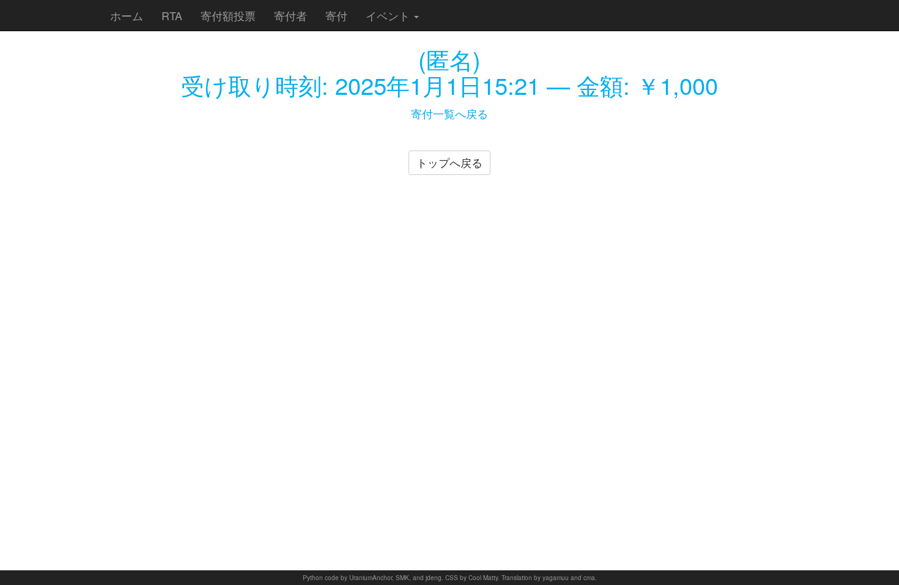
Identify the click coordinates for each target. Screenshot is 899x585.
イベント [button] (389, 15)
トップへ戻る (449, 162)
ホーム (126, 15)
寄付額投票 (228, 15)
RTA (171, 15)
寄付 (336, 15)
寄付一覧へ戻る (449, 113)
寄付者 (290, 15)
